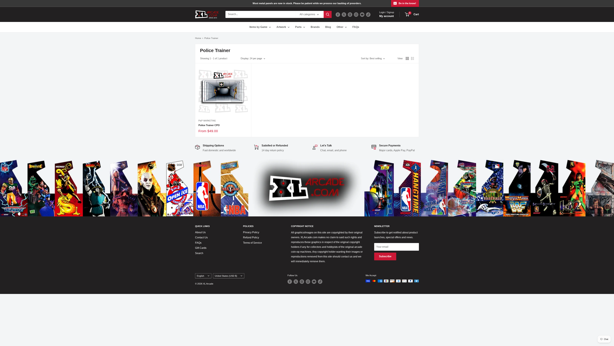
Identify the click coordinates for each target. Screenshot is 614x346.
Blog (328, 27)
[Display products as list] (412, 58)
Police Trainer (211, 38)
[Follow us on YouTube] (362, 14)
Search (199, 253)
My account (386, 16)
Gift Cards (200, 248)
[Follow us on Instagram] (356, 14)
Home (198, 38)
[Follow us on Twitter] (344, 14)
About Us (200, 232)
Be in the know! (407, 3)
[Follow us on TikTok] (368, 14)
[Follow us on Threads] (350, 14)
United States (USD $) (226, 276)
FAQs (355, 27)
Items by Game (258, 27)
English (200, 276)
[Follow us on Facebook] (338, 14)
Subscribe (385, 256)
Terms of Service (252, 242)
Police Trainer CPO (209, 125)
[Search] (328, 14)
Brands (315, 27)
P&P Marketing (207, 120)
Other (340, 27)
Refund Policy (251, 237)
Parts (298, 27)
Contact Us (201, 237)
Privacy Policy (251, 232)
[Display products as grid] (407, 58)
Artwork (281, 27)
